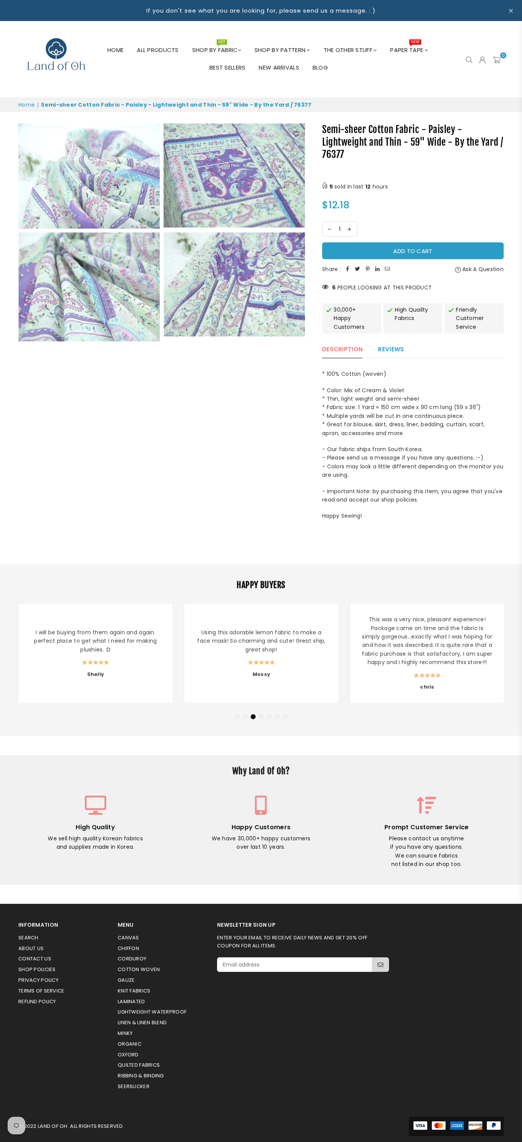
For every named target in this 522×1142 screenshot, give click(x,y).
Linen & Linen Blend (142, 1022)
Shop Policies (37, 969)
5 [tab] (269, 717)
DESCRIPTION (342, 349)
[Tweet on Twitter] (358, 269)
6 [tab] (277, 717)
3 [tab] (253, 717)
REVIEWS (391, 349)
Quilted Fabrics (139, 1065)
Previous (11, 654)
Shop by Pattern (281, 50)
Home (115, 50)
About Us (31, 948)
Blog (320, 67)
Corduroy (132, 958)
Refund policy (37, 1001)
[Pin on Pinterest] (368, 269)
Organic (129, 1044)
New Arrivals (279, 67)
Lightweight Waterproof (152, 1011)
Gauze (126, 980)
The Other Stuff (349, 50)
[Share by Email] (387, 269)
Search (28, 937)
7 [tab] (285, 717)
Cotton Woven (139, 969)
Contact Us (34, 958)
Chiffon (128, 948)
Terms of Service (41, 990)
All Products (157, 50)
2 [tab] (245, 717)
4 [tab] (261, 717)
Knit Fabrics (134, 990)
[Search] (469, 59)
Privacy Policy (38, 980)
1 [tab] (237, 717)
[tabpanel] (95, 653)
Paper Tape (407, 48)
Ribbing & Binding (141, 1075)
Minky (125, 1033)
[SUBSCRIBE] (380, 964)
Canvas (128, 937)
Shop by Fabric (215, 48)
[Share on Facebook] (348, 269)
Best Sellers (227, 67)
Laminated (131, 1001)
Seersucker (133, 1086)
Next (510, 654)
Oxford (128, 1054)
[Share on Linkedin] (378, 269)
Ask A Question (482, 269)
